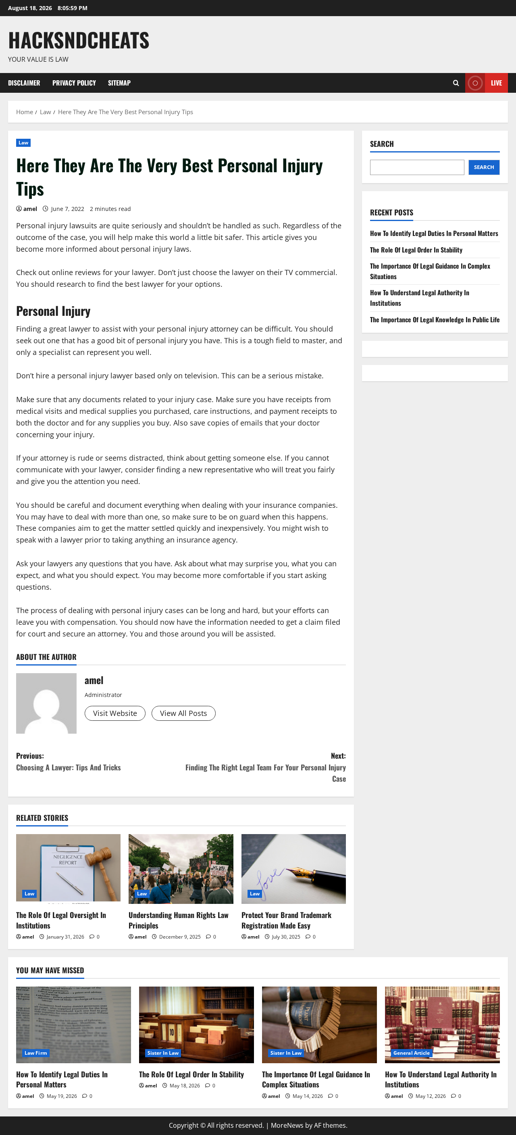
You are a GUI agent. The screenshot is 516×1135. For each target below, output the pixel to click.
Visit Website (115, 713)
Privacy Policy (74, 83)
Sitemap (119, 83)
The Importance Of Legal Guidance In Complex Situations (316, 1079)
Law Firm (36, 1052)
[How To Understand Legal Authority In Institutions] (442, 1025)
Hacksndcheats (79, 39)
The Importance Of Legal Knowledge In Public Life (435, 319)
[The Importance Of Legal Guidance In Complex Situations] (319, 1025)
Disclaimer (24, 83)
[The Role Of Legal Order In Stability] (196, 1025)
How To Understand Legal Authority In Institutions (441, 1079)
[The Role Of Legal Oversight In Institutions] (68, 869)
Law (23, 142)
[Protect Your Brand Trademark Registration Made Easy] (293, 869)
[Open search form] (456, 83)
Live (496, 82)
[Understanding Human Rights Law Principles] (181, 869)
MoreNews (287, 1125)
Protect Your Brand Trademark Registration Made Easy (286, 920)
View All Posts (183, 713)
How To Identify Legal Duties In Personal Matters (434, 233)
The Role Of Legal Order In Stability (416, 250)
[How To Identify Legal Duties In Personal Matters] (73, 1025)
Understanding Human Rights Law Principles (179, 920)
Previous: (68, 761)
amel (30, 209)
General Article (411, 1052)
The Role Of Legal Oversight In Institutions (61, 920)
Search (382, 144)
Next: (265, 767)
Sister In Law (163, 1052)
